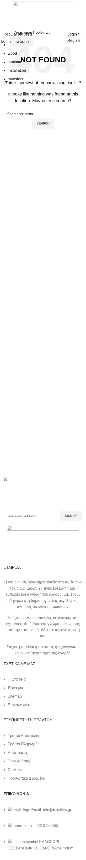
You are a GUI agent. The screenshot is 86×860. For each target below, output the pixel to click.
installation (17, 70)
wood (12, 53)
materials (15, 79)
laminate (15, 62)
